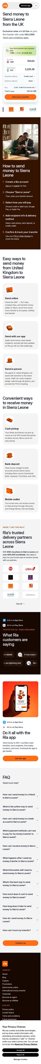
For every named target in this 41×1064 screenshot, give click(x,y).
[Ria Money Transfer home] (5, 5)
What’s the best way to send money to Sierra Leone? (16, 900)
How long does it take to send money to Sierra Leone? (17, 924)
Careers (5, 997)
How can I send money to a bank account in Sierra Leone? (18, 836)
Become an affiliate (10, 1016)
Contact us (20, 959)
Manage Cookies (20, 1059)
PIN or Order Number (22, 236)
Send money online (10, 1003)
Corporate (6, 1010)
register (17, 186)
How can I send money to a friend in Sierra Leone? (16, 812)
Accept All (20, 1050)
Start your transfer (20, 97)
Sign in (8, 186)
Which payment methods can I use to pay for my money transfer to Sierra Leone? (17, 850)
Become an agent (9, 1013)
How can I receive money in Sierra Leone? (16, 863)
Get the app (25, 6)
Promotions (7, 1000)
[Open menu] (36, 6)
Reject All (19, 1055)
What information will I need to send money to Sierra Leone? (17, 888)
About (4, 990)
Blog (4, 993)
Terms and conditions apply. (16, 37)
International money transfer (14, 1006)
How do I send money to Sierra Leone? (17, 936)
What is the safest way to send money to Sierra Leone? (18, 824)
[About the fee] (35, 88)
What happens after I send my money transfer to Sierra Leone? (18, 875)
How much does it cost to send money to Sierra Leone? (18, 912)
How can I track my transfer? (17, 946)
